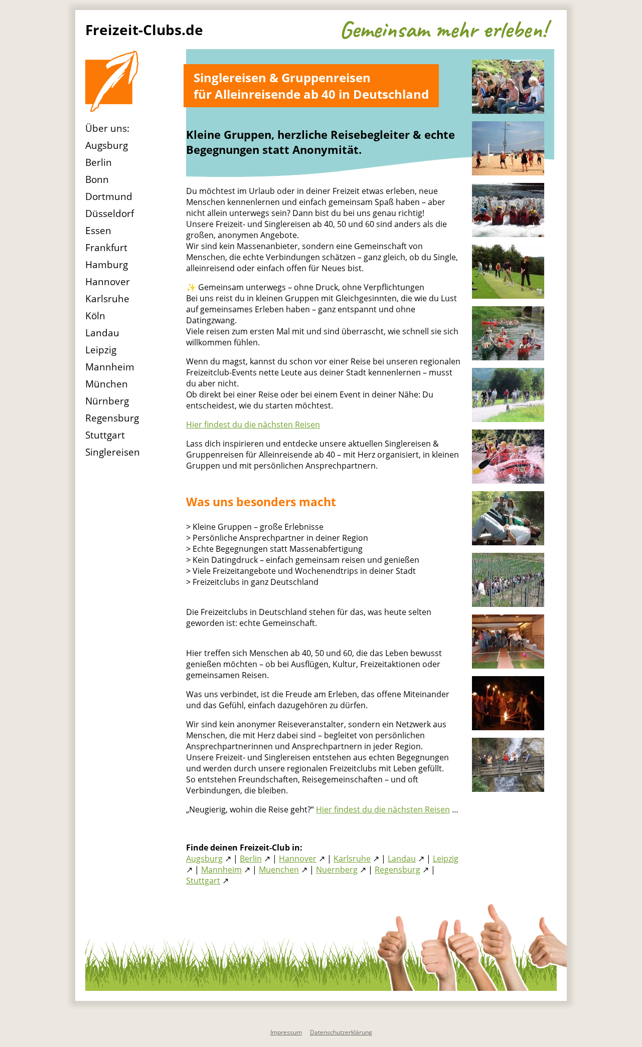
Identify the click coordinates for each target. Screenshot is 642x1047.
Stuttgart (105, 435)
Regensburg (112, 418)
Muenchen (279, 869)
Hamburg (106, 264)
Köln (95, 315)
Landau (102, 332)
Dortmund (108, 196)
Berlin (98, 162)
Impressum (286, 1032)
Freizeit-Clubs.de (144, 29)
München (106, 383)
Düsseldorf (109, 213)
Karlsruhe (107, 298)
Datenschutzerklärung (341, 1032)
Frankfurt (106, 247)
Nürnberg (107, 400)
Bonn (97, 179)
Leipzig (100, 349)
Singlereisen (112, 452)
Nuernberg (337, 869)
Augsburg (106, 145)
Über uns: (107, 128)
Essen (98, 230)
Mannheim (109, 366)
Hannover (107, 281)
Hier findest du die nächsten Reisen (253, 424)
